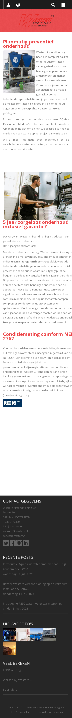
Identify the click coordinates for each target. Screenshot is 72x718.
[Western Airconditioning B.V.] (36, 20)
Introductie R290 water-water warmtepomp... (33, 603)
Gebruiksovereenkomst (51, 712)
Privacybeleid (22, 712)
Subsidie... (10, 689)
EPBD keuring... (13, 670)
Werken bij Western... (17, 680)
